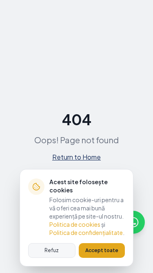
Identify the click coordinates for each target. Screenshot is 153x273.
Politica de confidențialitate (86, 232)
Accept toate (101, 250)
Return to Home (76, 157)
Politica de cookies (74, 224)
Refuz (51, 250)
